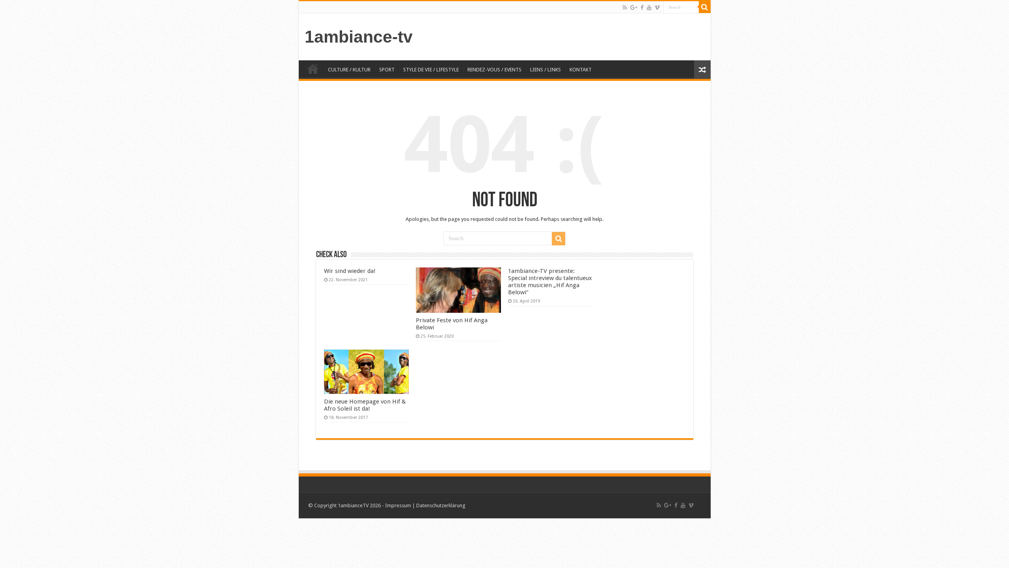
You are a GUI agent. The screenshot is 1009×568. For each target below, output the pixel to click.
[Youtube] (649, 7)
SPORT (387, 70)
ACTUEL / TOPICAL (313, 68)
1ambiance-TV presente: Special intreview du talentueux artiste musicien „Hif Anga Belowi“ (550, 281)
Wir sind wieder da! (350, 271)
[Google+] (633, 7)
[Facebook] (642, 7)
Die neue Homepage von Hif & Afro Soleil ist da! (365, 405)
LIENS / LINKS (545, 70)
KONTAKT (581, 70)
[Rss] (625, 7)
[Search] (705, 7)
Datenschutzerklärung (440, 505)
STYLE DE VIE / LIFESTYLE (431, 70)
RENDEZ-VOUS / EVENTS (494, 70)
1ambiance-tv (359, 36)
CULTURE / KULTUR (349, 70)
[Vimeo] (657, 7)
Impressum (398, 505)
